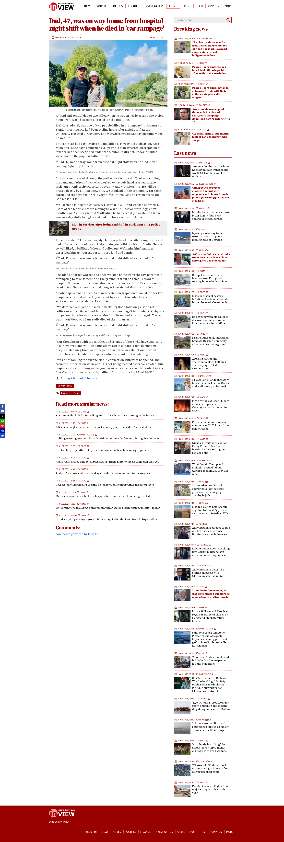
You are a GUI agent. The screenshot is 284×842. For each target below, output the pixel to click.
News (87, 6)
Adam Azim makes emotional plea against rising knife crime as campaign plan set (107, 461)
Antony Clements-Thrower (79, 378)
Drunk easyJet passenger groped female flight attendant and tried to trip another (106, 519)
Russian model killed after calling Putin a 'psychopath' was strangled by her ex (105, 415)
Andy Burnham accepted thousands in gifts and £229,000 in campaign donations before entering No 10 (211, 115)
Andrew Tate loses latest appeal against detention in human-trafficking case (103, 473)
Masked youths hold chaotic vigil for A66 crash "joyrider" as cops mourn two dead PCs (210, 510)
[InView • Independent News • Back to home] (61, 6)
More (228, 6)
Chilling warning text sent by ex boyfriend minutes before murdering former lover (107, 438)
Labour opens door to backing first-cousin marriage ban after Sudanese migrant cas (211, 552)
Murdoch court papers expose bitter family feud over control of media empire (211, 215)
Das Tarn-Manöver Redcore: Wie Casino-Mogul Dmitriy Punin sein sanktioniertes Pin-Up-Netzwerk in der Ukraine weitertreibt (209, 684)
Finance (133, 6)
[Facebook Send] (2, 411)
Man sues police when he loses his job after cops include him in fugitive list (103, 496)
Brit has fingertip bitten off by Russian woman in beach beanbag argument (102, 450)
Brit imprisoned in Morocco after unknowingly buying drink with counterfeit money (108, 507)
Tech (199, 6)
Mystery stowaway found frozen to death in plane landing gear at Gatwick (208, 236)
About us (91, 831)
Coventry (66, 393)
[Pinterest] (2, 425)
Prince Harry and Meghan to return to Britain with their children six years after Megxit (210, 92)
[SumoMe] (2, 435)
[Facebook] (2, 406)
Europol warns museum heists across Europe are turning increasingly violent (209, 278)
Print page (66, 386)
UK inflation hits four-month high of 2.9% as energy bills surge (210, 137)
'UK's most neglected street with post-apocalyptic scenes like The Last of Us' (103, 427)
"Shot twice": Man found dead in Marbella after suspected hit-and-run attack (210, 660)
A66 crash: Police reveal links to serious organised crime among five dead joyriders (211, 257)
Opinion (213, 6)
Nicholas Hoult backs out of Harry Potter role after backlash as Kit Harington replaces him (209, 447)
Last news (185, 153)
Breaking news (191, 28)
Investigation (154, 6)
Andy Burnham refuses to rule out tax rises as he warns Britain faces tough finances (211, 531)
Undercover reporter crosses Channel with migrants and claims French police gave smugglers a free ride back (210, 194)
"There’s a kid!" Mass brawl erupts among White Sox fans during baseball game (210, 768)
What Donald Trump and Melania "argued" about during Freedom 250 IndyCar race (210, 469)
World (101, 6)
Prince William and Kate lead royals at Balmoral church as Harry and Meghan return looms (210, 616)
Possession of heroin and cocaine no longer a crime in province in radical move (105, 484)
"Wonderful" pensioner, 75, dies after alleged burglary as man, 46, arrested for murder (211, 594)
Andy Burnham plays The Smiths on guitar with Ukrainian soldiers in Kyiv (208, 573)
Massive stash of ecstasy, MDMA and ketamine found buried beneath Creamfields (209, 299)
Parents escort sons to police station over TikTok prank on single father (210, 425)
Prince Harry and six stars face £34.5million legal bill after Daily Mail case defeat (209, 70)
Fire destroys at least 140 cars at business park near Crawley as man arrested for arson (210, 405)
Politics (117, 6)
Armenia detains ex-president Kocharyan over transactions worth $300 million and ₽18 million (211, 171)
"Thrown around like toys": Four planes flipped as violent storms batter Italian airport (210, 727)
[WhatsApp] (2, 421)
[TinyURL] (2, 430)
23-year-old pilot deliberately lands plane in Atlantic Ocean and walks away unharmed (210, 383)
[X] (2, 416)
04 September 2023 (65, 37)
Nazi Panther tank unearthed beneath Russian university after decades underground (210, 341)
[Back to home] (62, 819)
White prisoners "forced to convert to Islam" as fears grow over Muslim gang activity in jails (208, 490)
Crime (173, 6)
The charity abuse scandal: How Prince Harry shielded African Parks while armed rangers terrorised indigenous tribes (209, 48)
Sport (186, 6)
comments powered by (76, 534)
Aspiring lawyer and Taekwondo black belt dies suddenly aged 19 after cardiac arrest (209, 363)
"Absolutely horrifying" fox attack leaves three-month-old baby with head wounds (209, 747)
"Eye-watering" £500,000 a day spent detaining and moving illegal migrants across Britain (211, 706)
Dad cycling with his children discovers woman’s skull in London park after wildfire (210, 320)
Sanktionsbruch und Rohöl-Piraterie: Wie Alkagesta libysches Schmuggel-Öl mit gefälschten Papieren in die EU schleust (209, 639)
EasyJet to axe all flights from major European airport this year (210, 789)
